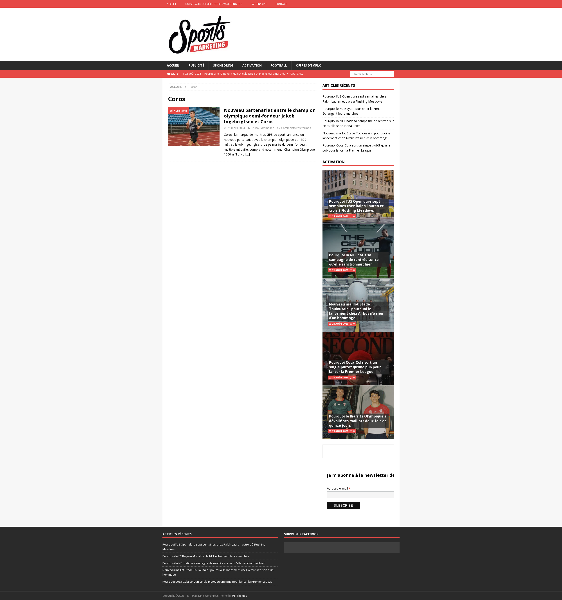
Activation (252, 65)
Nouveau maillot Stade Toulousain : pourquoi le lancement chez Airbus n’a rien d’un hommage (356, 311)
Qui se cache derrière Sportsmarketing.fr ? (213, 3)
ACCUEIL (172, 3)
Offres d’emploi (309, 65)
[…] (247, 154)
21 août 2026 (340, 270)
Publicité (196, 65)
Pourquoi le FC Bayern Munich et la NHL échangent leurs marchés (205, 556)
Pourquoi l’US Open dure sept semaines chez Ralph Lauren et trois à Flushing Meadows (356, 206)
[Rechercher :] (372, 74)
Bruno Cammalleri (262, 128)
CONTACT (281, 3)
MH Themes (239, 596)
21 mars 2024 (236, 128)
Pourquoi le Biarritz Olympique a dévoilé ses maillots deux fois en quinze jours (358, 421)
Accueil (173, 65)
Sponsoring (223, 65)
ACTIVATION (333, 161)
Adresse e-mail (338, 488)
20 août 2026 (340, 323)
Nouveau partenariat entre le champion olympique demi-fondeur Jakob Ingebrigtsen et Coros (270, 116)
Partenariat (259, 3)
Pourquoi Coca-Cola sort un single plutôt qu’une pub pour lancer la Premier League (355, 367)
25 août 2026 (340, 216)
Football (279, 65)
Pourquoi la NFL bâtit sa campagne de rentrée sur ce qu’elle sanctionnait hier (354, 260)
